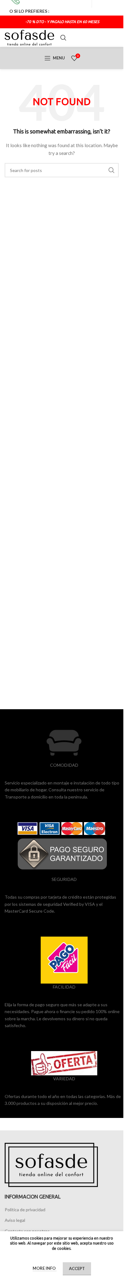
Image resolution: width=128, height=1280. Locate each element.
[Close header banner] (115, 8)
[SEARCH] (111, 170)
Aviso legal (15, 1220)
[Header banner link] (61, 8)
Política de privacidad (25, 1209)
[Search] (63, 37)
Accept (77, 1268)
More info (45, 1268)
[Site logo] (29, 37)
